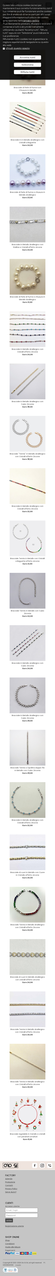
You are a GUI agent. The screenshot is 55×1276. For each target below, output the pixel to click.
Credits (18, 1265)
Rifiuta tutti (28, 72)
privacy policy (31, 20)
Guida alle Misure (12, 1247)
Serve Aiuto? (10, 1192)
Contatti (9, 1185)
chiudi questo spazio (18, 48)
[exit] (4, 48)
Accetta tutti (27, 57)
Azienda (8, 1178)
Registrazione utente (14, 1226)
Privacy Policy (11, 1188)
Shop (7, 1240)
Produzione (10, 1182)
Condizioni (9, 1243)
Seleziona (27, 64)
